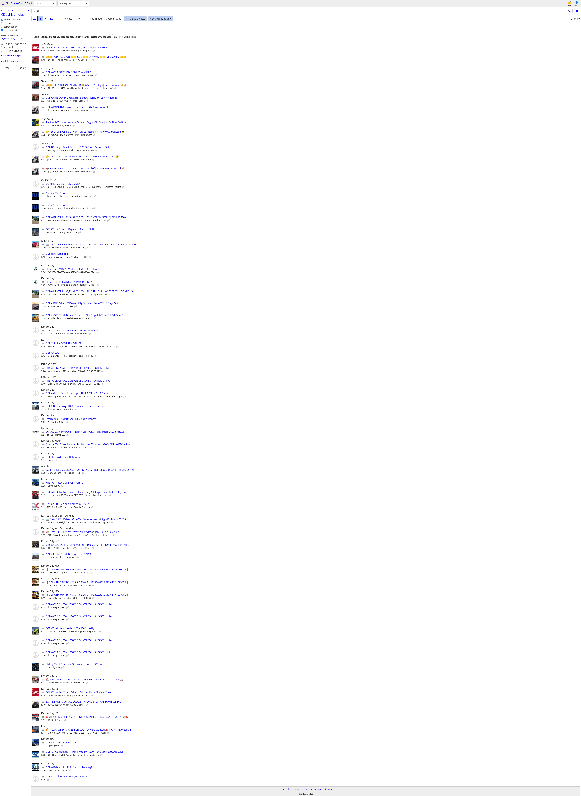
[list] (34, 18)
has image (9, 23)
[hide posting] (94, 51)
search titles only (12, 19)
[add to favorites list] (43, 47)
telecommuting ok (13, 50)
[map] (51, 18)
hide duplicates (11, 30)
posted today (10, 26)
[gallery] (46, 18)
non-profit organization (15, 43)
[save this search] (577, 11)
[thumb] (40, 18)
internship (9, 47)
